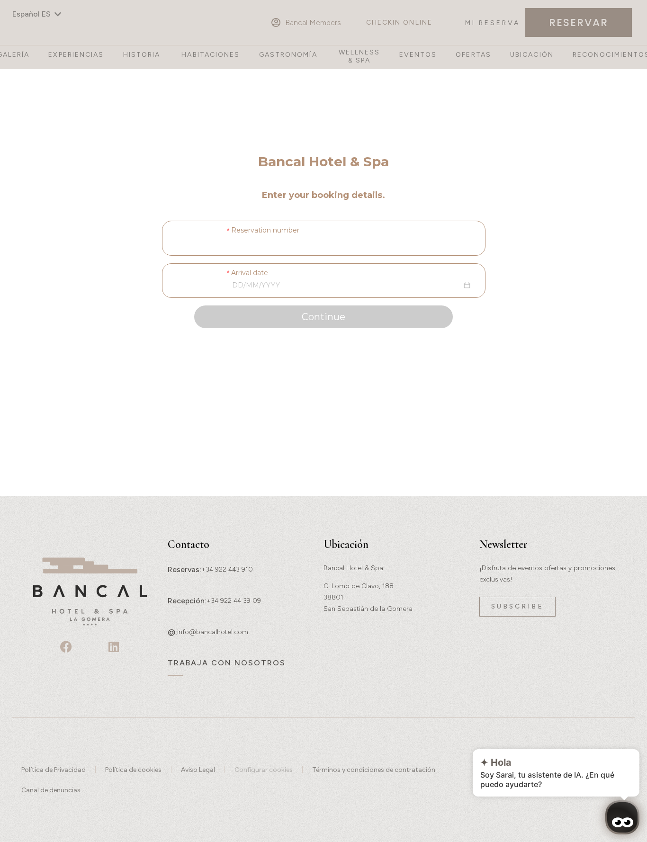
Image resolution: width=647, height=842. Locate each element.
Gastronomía (288, 55)
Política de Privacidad (53, 770)
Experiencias (76, 55)
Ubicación (532, 55)
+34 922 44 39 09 (234, 601)
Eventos (418, 55)
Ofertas (473, 55)
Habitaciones (210, 55)
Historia (142, 55)
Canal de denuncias (51, 790)
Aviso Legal (198, 770)
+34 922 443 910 (227, 569)
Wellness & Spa (359, 56)
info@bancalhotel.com (212, 632)
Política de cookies (133, 770)
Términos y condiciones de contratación (373, 770)
